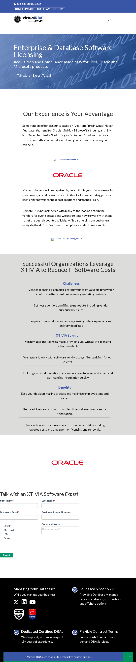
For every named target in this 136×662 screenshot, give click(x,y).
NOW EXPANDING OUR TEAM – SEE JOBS (39, 8)
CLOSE (128, 656)
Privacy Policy (101, 656)
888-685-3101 (24, 3)
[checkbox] (20, 533)
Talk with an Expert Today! (34, 75)
